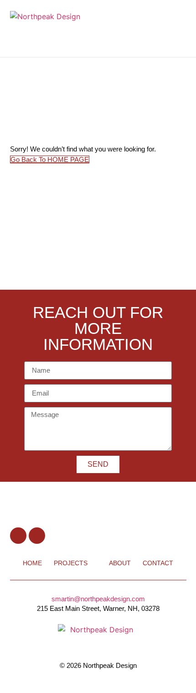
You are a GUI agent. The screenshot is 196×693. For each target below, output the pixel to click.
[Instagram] (37, 535)
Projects (71, 563)
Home (32, 563)
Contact (158, 563)
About (120, 563)
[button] (166, 28)
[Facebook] (18, 535)
